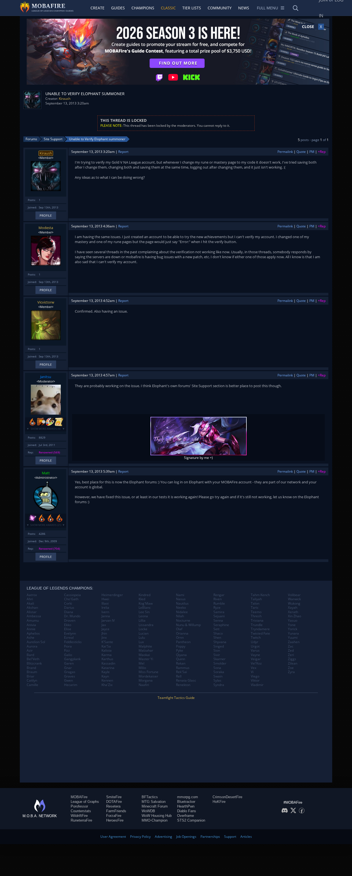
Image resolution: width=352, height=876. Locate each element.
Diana (68, 612)
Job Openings (186, 836)
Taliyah (256, 599)
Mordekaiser (148, 676)
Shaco (218, 633)
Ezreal (69, 637)
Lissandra (146, 625)
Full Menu (267, 7)
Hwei (105, 599)
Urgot (255, 646)
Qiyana (181, 655)
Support (230, 836)
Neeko (181, 607)
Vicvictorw (45, 302)
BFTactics (150, 797)
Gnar (68, 668)
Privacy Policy (140, 836)
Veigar (256, 659)
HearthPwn (185, 806)
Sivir (216, 655)
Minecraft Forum (155, 806)
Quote (301, 151)
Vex (253, 668)
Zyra (291, 672)
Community (220, 7)
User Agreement (113, 836)
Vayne (255, 655)
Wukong (294, 603)
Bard (30, 655)
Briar (30, 676)
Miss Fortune (148, 672)
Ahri (30, 599)
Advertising (163, 836)
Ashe (30, 637)
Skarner (219, 659)
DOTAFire (114, 802)
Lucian (143, 633)
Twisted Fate (260, 633)
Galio (68, 655)
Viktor (255, 680)
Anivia (31, 625)
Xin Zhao (294, 616)
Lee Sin (144, 612)
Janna (105, 616)
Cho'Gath (71, 599)
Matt (46, 472)
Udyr (254, 642)
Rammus (182, 668)
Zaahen (293, 642)
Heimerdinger (112, 595)
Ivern (105, 612)
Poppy (180, 646)
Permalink (285, 151)
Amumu (33, 620)
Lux (141, 642)
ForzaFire (113, 816)
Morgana (146, 680)
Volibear (294, 595)
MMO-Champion (154, 820)
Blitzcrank (34, 663)
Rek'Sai (181, 672)
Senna (218, 620)
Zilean (292, 663)
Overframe (185, 816)
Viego (255, 676)
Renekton (183, 685)
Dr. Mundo (72, 616)
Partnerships (210, 836)
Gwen (68, 680)
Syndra (218, 685)
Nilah (180, 616)
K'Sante (107, 642)
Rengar (218, 595)
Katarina (107, 668)
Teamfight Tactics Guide (176, 697)
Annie (31, 629)
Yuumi (293, 637)
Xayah (292, 607)
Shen (217, 637)
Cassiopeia (72, 595)
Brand (31, 668)
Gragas (69, 672)
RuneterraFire (81, 820)
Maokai (144, 655)
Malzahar (146, 650)
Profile (46, 215)
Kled (142, 599)
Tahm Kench (260, 595)
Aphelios (33, 633)
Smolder (219, 663)
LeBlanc (145, 607)
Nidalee (182, 612)
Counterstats (81, 811)
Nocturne (183, 620)
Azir (30, 650)
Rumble (219, 603)
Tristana (257, 620)
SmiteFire (114, 797)
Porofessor (79, 806)
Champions (142, 7)
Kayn (105, 676)
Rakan (180, 663)
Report (123, 151)
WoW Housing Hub (157, 816)
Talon (255, 603)
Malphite (145, 646)
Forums (31, 139)
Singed (218, 646)
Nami (180, 595)
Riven (217, 599)
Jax (103, 625)
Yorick (292, 629)
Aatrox (32, 595)
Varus (255, 650)
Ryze (217, 607)
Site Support (53, 139)
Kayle (105, 672)
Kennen (107, 680)
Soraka (218, 672)
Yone (292, 625)
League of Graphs (85, 802)
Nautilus (182, 603)
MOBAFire (79, 797)
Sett (216, 629)
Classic (168, 7)
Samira (218, 612)
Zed (291, 650)
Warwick (294, 599)
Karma (106, 655)
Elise (67, 629)
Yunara (293, 633)
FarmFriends (116, 811)
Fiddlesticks (73, 642)
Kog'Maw (146, 603)
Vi (252, 672)
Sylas (217, 680)
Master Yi (146, 659)
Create (97, 7)
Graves (69, 676)
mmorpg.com (187, 797)
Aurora (32, 646)
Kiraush (64, 98)
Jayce (105, 629)
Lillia (142, 620)
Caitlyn (32, 680)
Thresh (256, 616)
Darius (69, 607)
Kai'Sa (106, 646)
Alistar (32, 612)
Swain (217, 676)
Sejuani (219, 616)
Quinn (180, 659)
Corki (68, 603)
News (243, 7)
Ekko (67, 625)
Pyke (179, 650)
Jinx (104, 637)
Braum (32, 672)
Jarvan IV (108, 620)
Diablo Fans (186, 811)
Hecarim (70, 685)
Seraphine (221, 625)
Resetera (113, 806)
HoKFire (219, 802)
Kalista (106, 650)
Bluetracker (186, 802)
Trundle (257, 625)
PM (311, 151)
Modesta (45, 227)
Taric (254, 607)
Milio (142, 668)
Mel (141, 663)
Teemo (256, 612)
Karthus (107, 659)
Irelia (105, 607)
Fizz (67, 650)
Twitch (256, 637)
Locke (143, 629)
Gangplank (72, 659)
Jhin (104, 633)
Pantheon (183, 642)
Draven (69, 620)
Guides (118, 7)
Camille (32, 685)
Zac (290, 646)
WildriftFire (79, 816)
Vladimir (257, 685)
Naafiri (144, 685)
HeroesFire (114, 820)
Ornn (180, 637)
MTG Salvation (154, 802)
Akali (30, 603)
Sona (217, 668)
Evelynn (70, 633)
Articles (246, 836)
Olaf (179, 629)
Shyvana (219, 642)
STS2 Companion (191, 820)
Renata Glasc (186, 680)
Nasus (181, 599)
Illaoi (105, 603)
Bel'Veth (33, 659)
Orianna (182, 633)
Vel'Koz (256, 663)
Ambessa (34, 616)
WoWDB (148, 811)
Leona (143, 616)
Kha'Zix (106, 685)
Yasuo (292, 620)
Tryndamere (260, 629)
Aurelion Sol (36, 642)
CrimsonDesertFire (227, 797)
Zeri (291, 655)
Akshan (32, 607)
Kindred (144, 595)
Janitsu (45, 376)
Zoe (291, 668)
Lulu (142, 637)
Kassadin (108, 663)
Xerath (293, 612)
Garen (69, 663)
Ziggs (292, 659)
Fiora (68, 646)
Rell (179, 676)
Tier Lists (191, 7)
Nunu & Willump (188, 625)
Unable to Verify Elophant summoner (97, 139)
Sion (216, 650)
